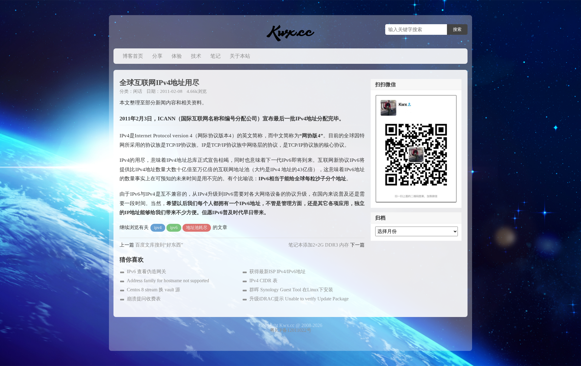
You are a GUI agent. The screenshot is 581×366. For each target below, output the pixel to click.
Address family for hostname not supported (168, 280)
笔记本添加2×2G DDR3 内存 (318, 244)
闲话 (137, 91)
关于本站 (240, 56)
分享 (157, 56)
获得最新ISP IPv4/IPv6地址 (277, 271)
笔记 (215, 56)
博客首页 (133, 56)
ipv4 (158, 227)
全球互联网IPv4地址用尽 (159, 83)
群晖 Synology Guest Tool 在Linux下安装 (291, 289)
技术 (196, 56)
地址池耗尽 (196, 227)
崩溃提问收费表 (144, 298)
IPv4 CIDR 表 (263, 280)
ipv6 (174, 227)
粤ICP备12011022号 (290, 330)
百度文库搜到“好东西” (159, 244)
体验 (177, 56)
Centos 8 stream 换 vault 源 (153, 289)
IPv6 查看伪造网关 (146, 271)
